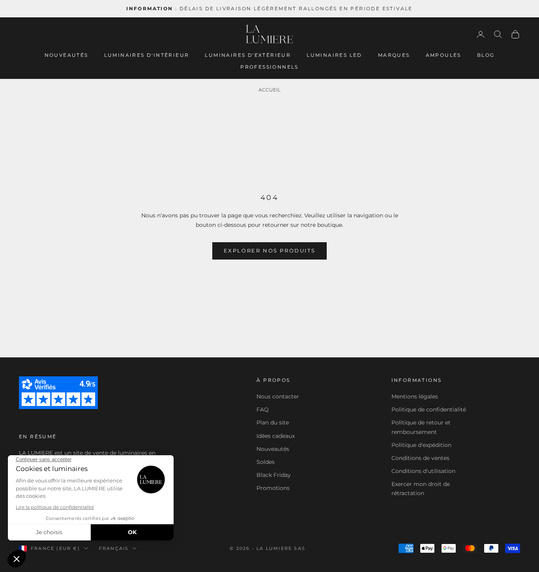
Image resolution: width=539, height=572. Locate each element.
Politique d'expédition (421, 445)
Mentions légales (414, 396)
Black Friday (273, 475)
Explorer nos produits (270, 250)
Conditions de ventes (420, 458)
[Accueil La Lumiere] (269, 34)
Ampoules (443, 55)
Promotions (273, 488)
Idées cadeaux (275, 435)
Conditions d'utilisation (423, 471)
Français (114, 548)
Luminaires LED (334, 55)
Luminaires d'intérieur (146, 55)
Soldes (265, 461)
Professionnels (269, 67)
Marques (394, 55)
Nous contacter (277, 396)
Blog (486, 55)
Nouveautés (66, 55)
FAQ (262, 409)
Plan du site (272, 422)
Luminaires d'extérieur (248, 55)
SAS (299, 548)
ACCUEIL (269, 90)
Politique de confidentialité (428, 409)
